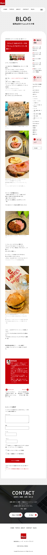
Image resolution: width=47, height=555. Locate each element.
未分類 (34, 127)
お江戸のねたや (36, 92)
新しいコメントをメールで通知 (16, 450)
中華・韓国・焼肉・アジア (38, 111)
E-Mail (31, 515)
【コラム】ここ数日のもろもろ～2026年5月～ (37, 64)
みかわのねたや (36, 123)
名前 (6, 425)
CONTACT (26, 9)
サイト (7, 438)
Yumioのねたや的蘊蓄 (37, 84)
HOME (5, 9)
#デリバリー (24, 38)
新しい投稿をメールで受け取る (16, 454)
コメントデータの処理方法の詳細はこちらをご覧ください (17, 468)
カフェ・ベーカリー (37, 100)
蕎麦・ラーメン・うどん (38, 118)
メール (6, 431)
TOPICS (11, 9)
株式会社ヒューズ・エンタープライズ (23, 541)
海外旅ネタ (35, 130)
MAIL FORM (16, 515)
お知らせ (34, 94)
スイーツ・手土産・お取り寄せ (38, 105)
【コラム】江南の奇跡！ (37, 59)
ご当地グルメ (36, 102)
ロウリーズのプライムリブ (17, 78)
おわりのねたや (36, 90)
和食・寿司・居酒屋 (37, 113)
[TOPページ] (2, 2)
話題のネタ (35, 134)
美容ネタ (34, 132)
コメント (7, 414)
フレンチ (35, 108)
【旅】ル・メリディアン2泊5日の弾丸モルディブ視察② (37, 70)
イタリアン (36, 98)
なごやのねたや (36, 121)
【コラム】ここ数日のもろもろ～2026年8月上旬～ (37, 48)
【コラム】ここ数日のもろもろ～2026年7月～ (37, 54)
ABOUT (18, 9)
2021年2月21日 (7, 38)
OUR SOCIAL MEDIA (22, 546)
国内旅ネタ (35, 125)
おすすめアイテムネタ (37, 87)
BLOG (32, 9)
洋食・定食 (18, 38)
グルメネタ (14, 38)
